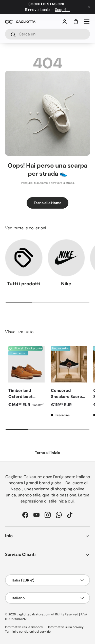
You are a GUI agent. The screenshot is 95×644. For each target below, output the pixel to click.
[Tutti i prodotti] (23, 257)
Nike (66, 283)
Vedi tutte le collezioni (25, 228)
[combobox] (47, 34)
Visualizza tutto (19, 331)
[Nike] (66, 257)
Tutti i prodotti (23, 283)
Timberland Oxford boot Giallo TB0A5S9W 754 (25, 399)
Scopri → (62, 9)
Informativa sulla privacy (66, 627)
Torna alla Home (47, 202)
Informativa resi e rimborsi (24, 627)
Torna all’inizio (47, 452)
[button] (75, 21)
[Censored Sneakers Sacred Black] (69, 364)
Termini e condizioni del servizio (28, 632)
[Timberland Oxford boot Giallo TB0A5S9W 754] (26, 364)
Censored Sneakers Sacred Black (68, 396)
